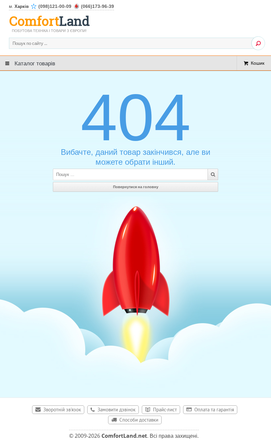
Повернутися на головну (135, 187)
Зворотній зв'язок (62, 410)
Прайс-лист (165, 410)
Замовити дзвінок (116, 410)
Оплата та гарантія (214, 410)
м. (61, 6)
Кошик (257, 63)
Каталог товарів (35, 63)
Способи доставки (138, 420)
